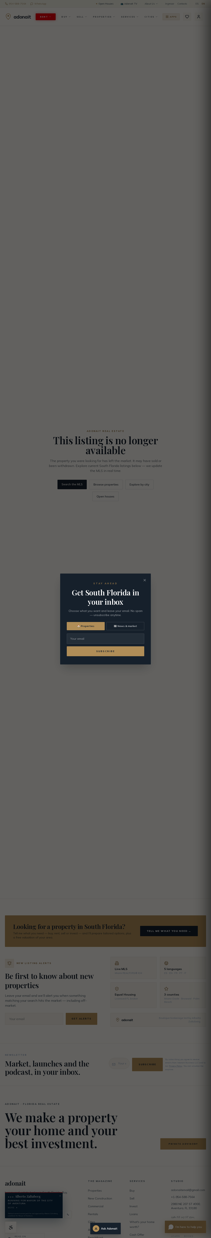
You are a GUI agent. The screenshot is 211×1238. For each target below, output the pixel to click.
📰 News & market (125, 626)
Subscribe (105, 651)
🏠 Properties (85, 626)
